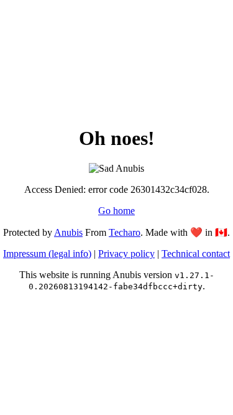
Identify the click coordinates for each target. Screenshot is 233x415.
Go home (116, 210)
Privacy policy (126, 253)
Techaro (124, 232)
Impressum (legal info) (47, 253)
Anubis (68, 232)
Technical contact (196, 253)
